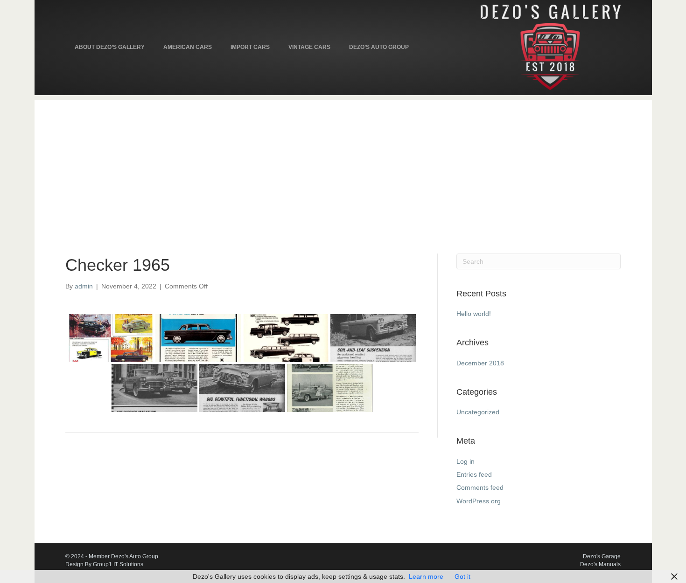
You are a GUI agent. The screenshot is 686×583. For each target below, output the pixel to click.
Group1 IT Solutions (118, 564)
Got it (462, 576)
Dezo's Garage (602, 556)
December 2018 (480, 363)
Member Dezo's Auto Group (123, 556)
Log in (465, 461)
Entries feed (474, 474)
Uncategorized (477, 412)
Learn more (426, 576)
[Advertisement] (343, 165)
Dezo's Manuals (600, 564)
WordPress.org (478, 501)
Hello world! (473, 313)
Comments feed (480, 487)
